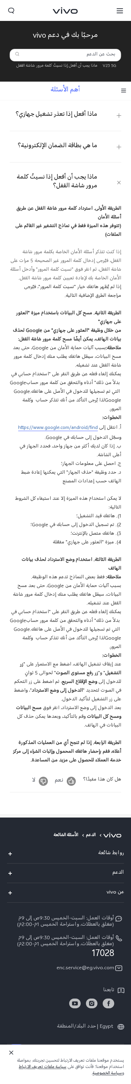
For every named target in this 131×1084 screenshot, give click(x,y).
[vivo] (113, 835)
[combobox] (65, 55)
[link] (108, 1004)
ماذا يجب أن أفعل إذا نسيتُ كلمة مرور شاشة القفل (56, 66)
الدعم (91, 836)
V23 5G (109, 66)
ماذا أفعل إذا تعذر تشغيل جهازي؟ (56, 115)
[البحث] (17, 54)
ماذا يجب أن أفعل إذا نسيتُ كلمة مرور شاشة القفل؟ (57, 182)
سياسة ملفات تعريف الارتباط (42, 1067)
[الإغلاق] (11, 1052)
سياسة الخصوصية (107, 1074)
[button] (119, 10)
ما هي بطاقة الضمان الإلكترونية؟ (57, 146)
